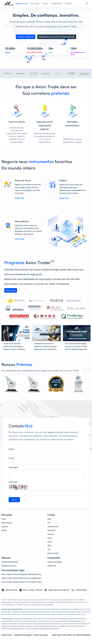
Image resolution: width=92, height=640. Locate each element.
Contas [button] (45, 4)
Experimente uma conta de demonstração (57, 36)
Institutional (52, 526)
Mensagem (13, 467)
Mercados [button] (35, 4)
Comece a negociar (25, 36)
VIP (48, 549)
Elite (49, 545)
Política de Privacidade (23, 635)
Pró (48, 522)
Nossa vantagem (54, 562)
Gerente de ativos (8, 565)
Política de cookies (40, 635)
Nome (11, 449)
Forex (3, 519)
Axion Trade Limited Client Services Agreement (21, 578)
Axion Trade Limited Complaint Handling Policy (21, 574)
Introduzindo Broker (9, 562)
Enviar (14, 499)
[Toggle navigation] (86, 4)
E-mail (11, 458)
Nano (49, 538)
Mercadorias (6, 522)
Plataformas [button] (56, 4)
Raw (49, 519)
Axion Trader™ (53, 553)
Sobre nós (51, 565)
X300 (49, 542)
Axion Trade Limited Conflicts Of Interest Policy (21, 582)
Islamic (50, 534)
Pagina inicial (22, 4)
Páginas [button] (68, 4)
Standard (51, 530)
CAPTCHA (13, 482)
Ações (4, 530)
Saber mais (19, 198)
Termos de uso (6, 635)
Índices (4, 526)
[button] (46, 487)
